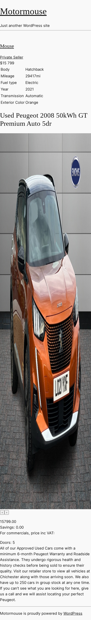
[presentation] (2, 512)
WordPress (72, 613)
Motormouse (23, 11)
